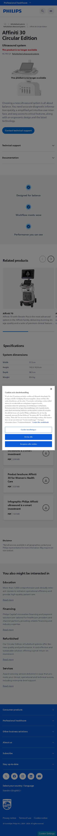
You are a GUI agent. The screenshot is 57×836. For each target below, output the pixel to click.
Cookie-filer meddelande (40, 422)
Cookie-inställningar (28, 429)
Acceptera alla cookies (28, 444)
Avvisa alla (28, 437)
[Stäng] (51, 389)
